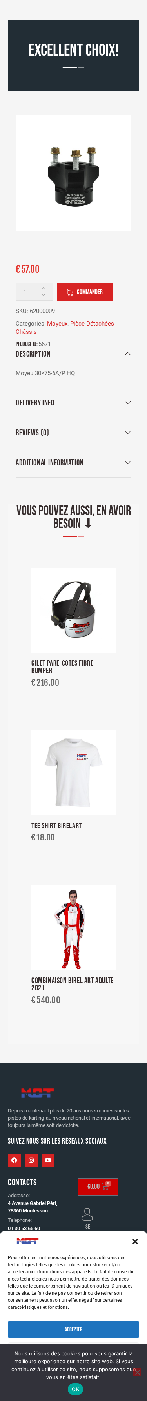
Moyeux (57, 323)
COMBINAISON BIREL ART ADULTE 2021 (72, 984)
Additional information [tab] (49, 463)
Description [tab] (33, 354)
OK (75, 1389)
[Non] (137, 1372)
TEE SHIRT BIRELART (56, 826)
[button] (135, 1242)
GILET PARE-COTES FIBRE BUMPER (62, 667)
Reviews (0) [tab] (32, 433)
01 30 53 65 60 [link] (24, 1228)
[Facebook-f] (14, 1160)
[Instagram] (31, 1160)
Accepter (73, 1329)
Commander (90, 292)
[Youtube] (48, 1160)
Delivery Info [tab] (35, 403)
